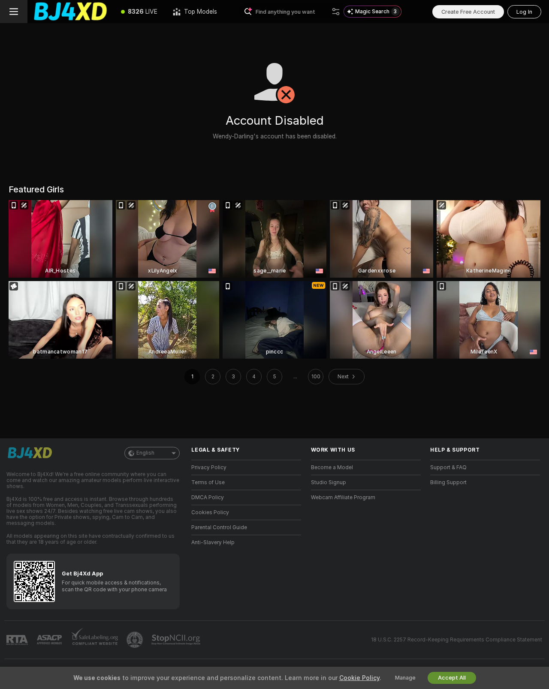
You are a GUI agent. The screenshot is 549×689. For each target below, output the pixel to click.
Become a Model (332, 467)
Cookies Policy (210, 512)
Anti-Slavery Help (213, 542)
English (145, 453)
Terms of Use (208, 482)
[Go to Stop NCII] (176, 640)
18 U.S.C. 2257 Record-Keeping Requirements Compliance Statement (456, 640)
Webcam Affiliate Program (343, 497)
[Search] (336, 12)
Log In (524, 12)
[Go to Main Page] (70, 11)
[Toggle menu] (13, 11)
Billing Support (448, 482)
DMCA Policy (207, 497)
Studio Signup (328, 482)
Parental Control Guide (219, 527)
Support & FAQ (448, 467)
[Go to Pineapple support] (136, 640)
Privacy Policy (208, 467)
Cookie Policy (359, 677)
